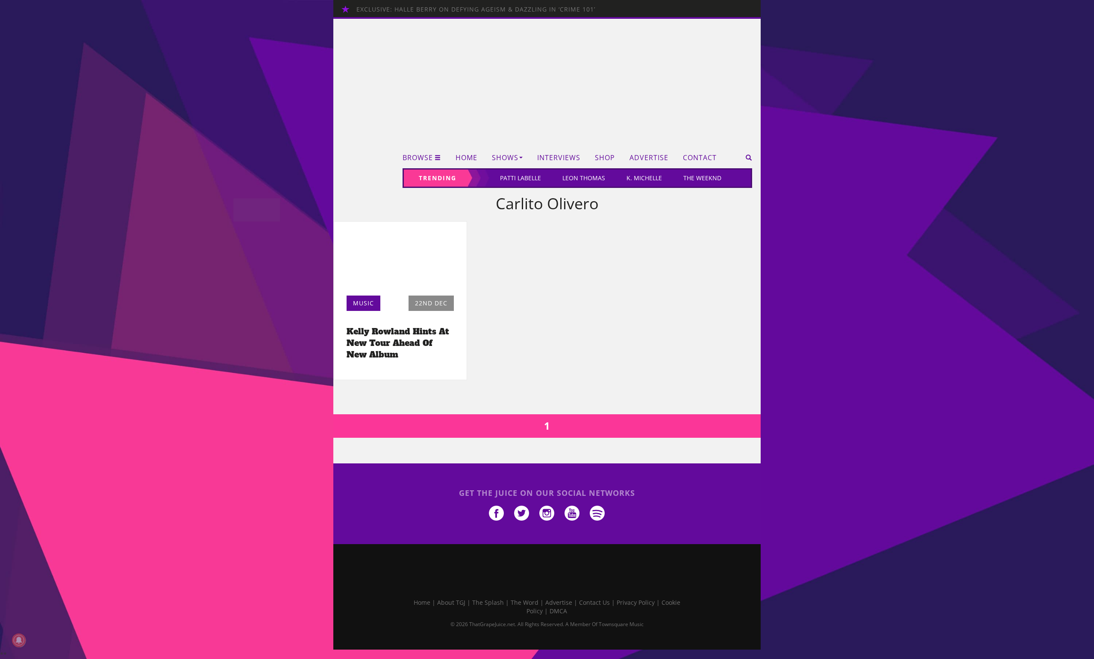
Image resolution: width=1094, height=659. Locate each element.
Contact (700, 157)
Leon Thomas (583, 178)
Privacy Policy (636, 602)
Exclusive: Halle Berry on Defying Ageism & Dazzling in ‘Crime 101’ (475, 9)
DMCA (558, 611)
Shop (605, 157)
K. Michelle (644, 178)
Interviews (558, 157)
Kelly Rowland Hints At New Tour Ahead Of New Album (398, 343)
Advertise (648, 157)
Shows (505, 157)
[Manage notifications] (19, 640)
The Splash (488, 602)
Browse (418, 157)
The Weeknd (702, 178)
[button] (746, 157)
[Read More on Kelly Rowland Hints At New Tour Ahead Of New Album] (400, 261)
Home (466, 157)
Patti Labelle (520, 178)
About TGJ (451, 602)
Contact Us (594, 602)
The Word (524, 602)
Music (363, 303)
